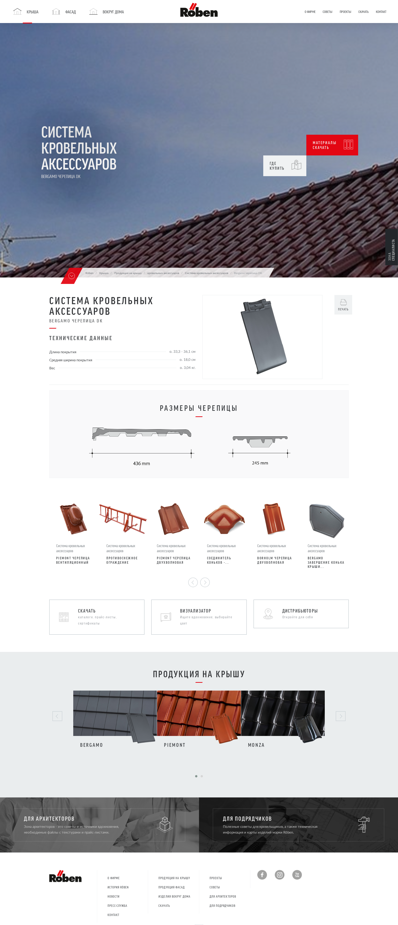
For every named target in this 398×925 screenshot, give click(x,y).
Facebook (262, 875)
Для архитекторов (223, 896)
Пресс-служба (118, 905)
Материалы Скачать (325, 144)
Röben (89, 273)
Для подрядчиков (222, 905)
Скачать (164, 905)
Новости (114, 896)
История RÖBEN (118, 887)
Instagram (279, 875)
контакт (113, 914)
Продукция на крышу (174, 878)
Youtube (297, 875)
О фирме (114, 878)
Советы (215, 887)
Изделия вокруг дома (174, 896)
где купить (277, 165)
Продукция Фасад (171, 887)
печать (343, 309)
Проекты (216, 878)
